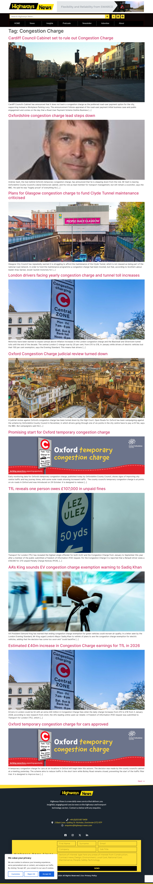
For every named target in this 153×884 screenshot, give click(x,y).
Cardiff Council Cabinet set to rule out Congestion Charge (60, 38)
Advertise (105, 23)
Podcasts (67, 23)
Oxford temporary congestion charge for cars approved (58, 724)
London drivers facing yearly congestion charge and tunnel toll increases (74, 275)
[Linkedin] (118, 16)
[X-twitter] (114, 16)
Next (141, 781)
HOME (17, 23)
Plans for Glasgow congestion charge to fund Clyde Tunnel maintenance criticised (73, 195)
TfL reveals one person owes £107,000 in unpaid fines (57, 488)
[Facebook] (122, 16)
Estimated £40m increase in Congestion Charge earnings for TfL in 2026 (74, 645)
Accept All (47, 874)
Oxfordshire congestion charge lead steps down (51, 115)
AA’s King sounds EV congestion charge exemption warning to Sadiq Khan (75, 567)
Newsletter (87, 23)
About (121, 23)
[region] (31, 866)
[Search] (107, 16)
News (32, 23)
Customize (15, 874)
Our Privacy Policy (89, 876)
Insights (49, 23)
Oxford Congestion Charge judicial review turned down (58, 353)
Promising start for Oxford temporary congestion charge (59, 432)
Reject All (31, 874)
